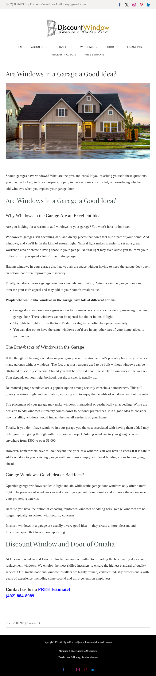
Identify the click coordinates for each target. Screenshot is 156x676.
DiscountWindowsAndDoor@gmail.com (58, 4)
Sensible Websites (90, 657)
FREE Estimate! (54, 589)
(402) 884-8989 (16, 4)
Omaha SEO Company (86, 651)
